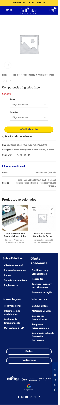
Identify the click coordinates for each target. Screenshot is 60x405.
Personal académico (15, 270)
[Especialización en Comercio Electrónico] (15, 218)
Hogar (5, 75)
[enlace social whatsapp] (35, 397)
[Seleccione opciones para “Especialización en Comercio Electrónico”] (24, 214)
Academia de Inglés (42, 293)
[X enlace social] (18, 155)
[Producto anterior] (4, 81)
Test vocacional (12, 306)
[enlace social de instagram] (22, 397)
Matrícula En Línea (42, 311)
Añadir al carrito (29, 129)
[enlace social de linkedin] (25, 155)
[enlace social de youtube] (26, 397)
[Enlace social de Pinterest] (21, 155)
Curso (12, 99)
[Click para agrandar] (7, 65)
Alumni (7, 275)
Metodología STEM (14, 328)
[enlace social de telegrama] (29, 155)
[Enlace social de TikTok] (39, 397)
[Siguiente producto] (11, 81)
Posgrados (37, 279)
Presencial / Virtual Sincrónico (38, 75)
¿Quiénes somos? (13, 265)
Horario (13, 112)
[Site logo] (29, 10)
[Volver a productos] (7, 81)
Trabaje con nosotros (15, 280)
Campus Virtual (40, 306)
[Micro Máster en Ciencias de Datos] (43, 218)
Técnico (16, 75)
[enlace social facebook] (14, 155)
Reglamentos (11, 285)
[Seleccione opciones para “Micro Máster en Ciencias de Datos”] (51, 214)
